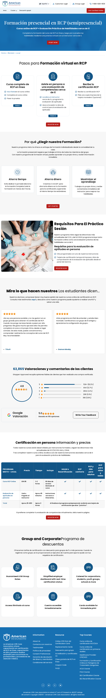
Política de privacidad (41, 650)
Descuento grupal (25, 10)
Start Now (53, 42)
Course (13, 10)
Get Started (53, 206)
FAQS (57, 668)
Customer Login (61, 4)
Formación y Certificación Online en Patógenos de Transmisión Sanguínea (90, 663)
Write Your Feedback (85, 415)
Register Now (53, 124)
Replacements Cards (64, 647)
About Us (36, 641)
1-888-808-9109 (98, 4)
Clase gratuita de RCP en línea (65, 660)
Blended (11, 53)
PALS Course (85, 672)
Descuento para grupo (64, 650)
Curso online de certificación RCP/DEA (89, 642)
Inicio (5, 10)
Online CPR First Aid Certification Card (63, 642)
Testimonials (38, 647)
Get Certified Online (95, 10)
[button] (46, 4)
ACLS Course (85, 668)
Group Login (80, 4)
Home (3, 53)
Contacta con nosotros (42, 644)
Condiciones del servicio (42, 662)
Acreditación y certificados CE (66, 654)
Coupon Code (60, 665)
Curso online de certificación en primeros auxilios (90, 649)
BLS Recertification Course (90, 679)
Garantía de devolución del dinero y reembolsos (42, 658)
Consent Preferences (41, 654)
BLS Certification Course (89, 675)
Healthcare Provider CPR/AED (88, 656)
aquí (34, 299)
